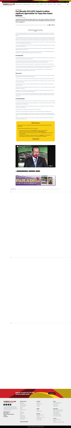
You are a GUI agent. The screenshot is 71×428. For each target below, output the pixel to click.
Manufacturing (22, 413)
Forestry (21, 408)
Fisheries (21, 407)
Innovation (38, 402)
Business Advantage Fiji (56, 413)
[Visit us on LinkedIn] (4, 404)
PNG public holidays (56, 403)
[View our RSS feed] (10, 404)
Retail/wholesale (22, 416)
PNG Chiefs (38, 406)
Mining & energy (22, 415)
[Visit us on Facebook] (6, 404)
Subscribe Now (52, 393)
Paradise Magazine (56, 412)
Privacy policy (5, 416)
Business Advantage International (8, 414)
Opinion (37, 4)
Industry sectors (19, 4)
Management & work (40, 403)
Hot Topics (33, 4)
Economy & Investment (26, 4)
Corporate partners (39, 419)
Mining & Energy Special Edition (57, 411)
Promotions (59, 4)
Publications (50, 4)
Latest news (18, 9)
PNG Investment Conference (57, 402)
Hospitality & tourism (23, 409)
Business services (22, 406)
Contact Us (5, 415)
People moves (22, 419)
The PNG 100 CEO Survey (57, 414)
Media (21, 414)
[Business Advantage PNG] (9, 4)
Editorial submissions (6, 411)
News (20, 9)
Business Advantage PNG (22, 17)
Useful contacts (39, 418)
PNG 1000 (38, 416)
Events (45, 4)
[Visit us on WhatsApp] (8, 404)
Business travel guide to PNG (41, 417)
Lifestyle (54, 4)
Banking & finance (22, 403)
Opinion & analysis (39, 411)
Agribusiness (22, 402)
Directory (41, 4)
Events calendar (55, 406)
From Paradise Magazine (56, 419)
